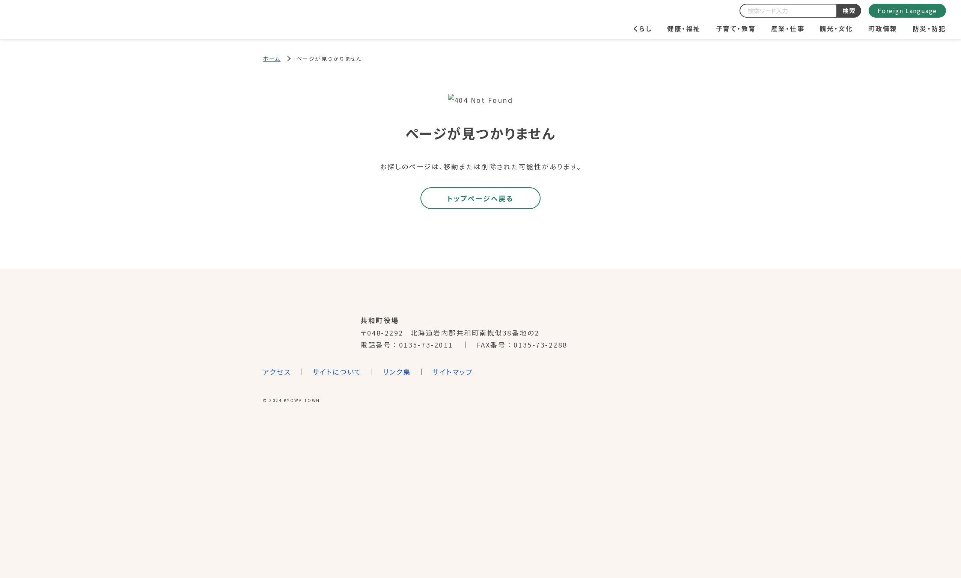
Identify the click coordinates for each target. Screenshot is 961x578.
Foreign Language (907, 10)
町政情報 (883, 28)
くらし (642, 28)
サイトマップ (452, 371)
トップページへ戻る (480, 198)
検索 (849, 10)
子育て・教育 (736, 28)
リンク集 (397, 371)
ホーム (272, 58)
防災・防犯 (929, 28)
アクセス (277, 371)
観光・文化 (836, 28)
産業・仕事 (788, 28)
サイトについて (337, 371)
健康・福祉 (684, 28)
